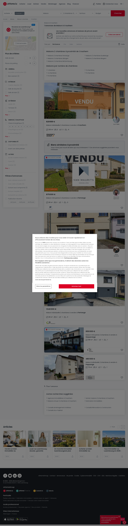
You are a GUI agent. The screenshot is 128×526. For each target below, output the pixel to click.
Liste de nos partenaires (43, 280)
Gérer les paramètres (43, 286)
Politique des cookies (71, 258)
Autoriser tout (76, 286)
